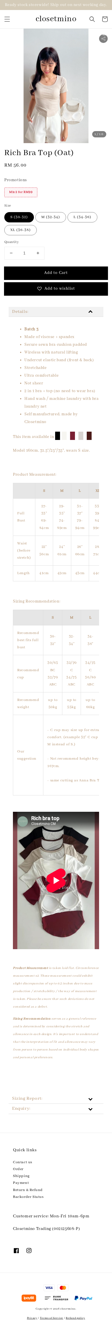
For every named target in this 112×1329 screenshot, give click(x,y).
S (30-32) (19, 217)
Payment (21, 1182)
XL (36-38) (20, 230)
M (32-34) (50, 217)
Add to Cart (56, 272)
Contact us (22, 1162)
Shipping (21, 1176)
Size (7, 206)
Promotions (15, 180)
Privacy (32, 1318)
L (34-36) (82, 217)
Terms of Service (51, 1318)
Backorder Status (28, 1196)
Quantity (11, 242)
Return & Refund (28, 1190)
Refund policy (75, 1318)
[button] (7, 19)
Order (18, 1169)
